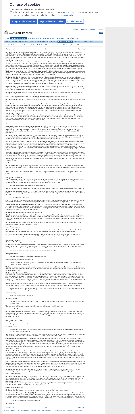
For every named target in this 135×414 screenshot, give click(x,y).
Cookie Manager (78, 410)
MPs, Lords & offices (34, 38)
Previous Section (11, 49)
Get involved (60, 38)
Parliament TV (78, 41)
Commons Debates (62, 44)
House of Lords (23, 41)
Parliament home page (17, 44)
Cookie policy (70, 410)
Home (7, 38)
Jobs (39, 410)
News (85, 41)
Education (75, 38)
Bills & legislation (42, 41)
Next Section (10, 407)
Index (45, 49)
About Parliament (49, 38)
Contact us (100, 29)
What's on (33, 41)
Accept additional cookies (23, 21)
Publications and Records (43, 44)
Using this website (46, 410)
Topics (91, 41)
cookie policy (68, 15)
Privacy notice (62, 410)
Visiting (68, 38)
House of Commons (11, 41)
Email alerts (84, 29)
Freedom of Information (30, 410)
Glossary (13, 410)
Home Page (81, 49)
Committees (53, 41)
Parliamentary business (18, 38)
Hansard (54, 44)
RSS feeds (92, 29)
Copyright (55, 410)
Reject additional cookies (51, 21)
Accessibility (75, 29)
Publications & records (65, 41)
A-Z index (6, 410)
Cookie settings (74, 21)
